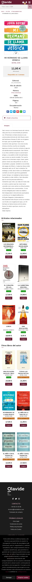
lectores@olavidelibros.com (16, 509)
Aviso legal (16, 521)
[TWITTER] (16, 499)
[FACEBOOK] (13, 499)
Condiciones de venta (16, 524)
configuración (21, 572)
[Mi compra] (23, 2)
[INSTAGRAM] (19, 499)
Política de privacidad (16, 527)
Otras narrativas (16, 11)
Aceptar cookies (23, 577)
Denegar (9, 577)
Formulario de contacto (16, 512)
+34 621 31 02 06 (16, 507)
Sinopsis (7, 126)
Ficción (8, 11)
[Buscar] (30, 7)
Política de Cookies (16, 529)
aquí (6, 572)
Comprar (8, 257)
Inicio (2, 11)
